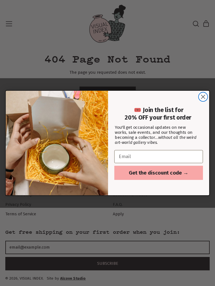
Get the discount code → (158, 173)
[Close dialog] (203, 96)
